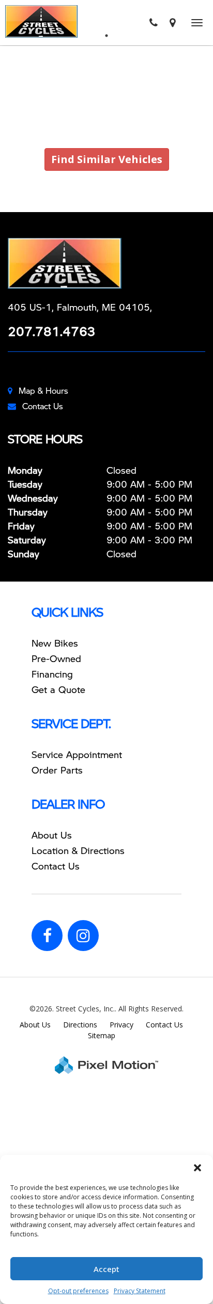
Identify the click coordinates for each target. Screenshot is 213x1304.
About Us (52, 834)
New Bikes (55, 642)
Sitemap (101, 1035)
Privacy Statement (139, 1290)
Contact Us (42, 406)
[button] (197, 1168)
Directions (80, 1024)
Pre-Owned (56, 658)
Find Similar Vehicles (106, 159)
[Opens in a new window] (172, 22)
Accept (106, 1269)
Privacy (121, 1024)
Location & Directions (78, 850)
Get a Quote (58, 689)
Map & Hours (43, 390)
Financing (52, 673)
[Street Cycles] (106, 263)
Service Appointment (77, 754)
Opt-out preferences (78, 1290)
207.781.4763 (52, 331)
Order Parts (57, 769)
